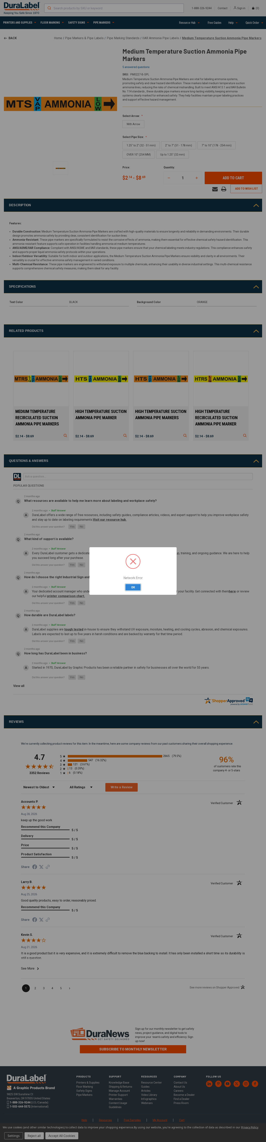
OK (133, 587)
